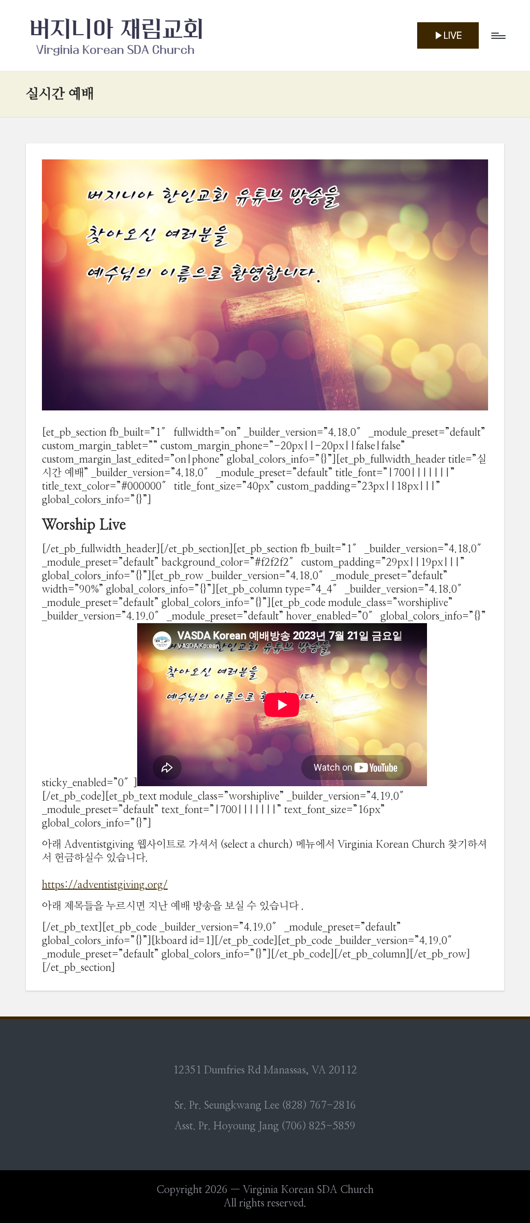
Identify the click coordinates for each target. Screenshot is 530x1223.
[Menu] (497, 35)
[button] (448, 35)
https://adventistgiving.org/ (105, 885)
